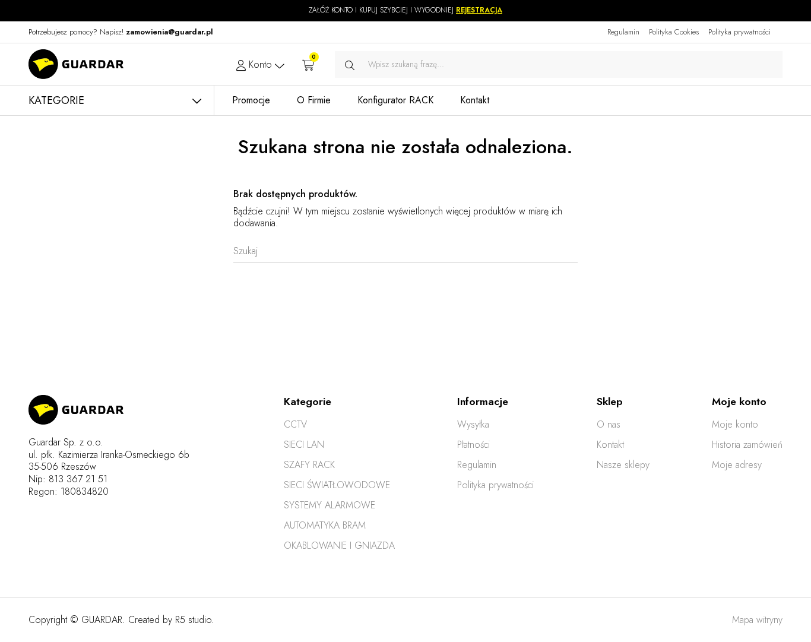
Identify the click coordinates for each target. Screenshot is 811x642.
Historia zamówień (747, 444)
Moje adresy (737, 465)
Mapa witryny (757, 620)
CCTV (295, 424)
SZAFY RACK (309, 465)
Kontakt (610, 444)
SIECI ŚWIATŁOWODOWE (337, 485)
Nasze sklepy (623, 465)
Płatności (473, 444)
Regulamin (623, 31)
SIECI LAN (304, 444)
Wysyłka (473, 424)
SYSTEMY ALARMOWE (329, 505)
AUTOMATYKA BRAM (325, 525)
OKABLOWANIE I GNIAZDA (339, 545)
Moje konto (735, 424)
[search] (350, 64)
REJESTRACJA (479, 10)
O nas (608, 424)
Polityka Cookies (674, 31)
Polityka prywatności (739, 31)
